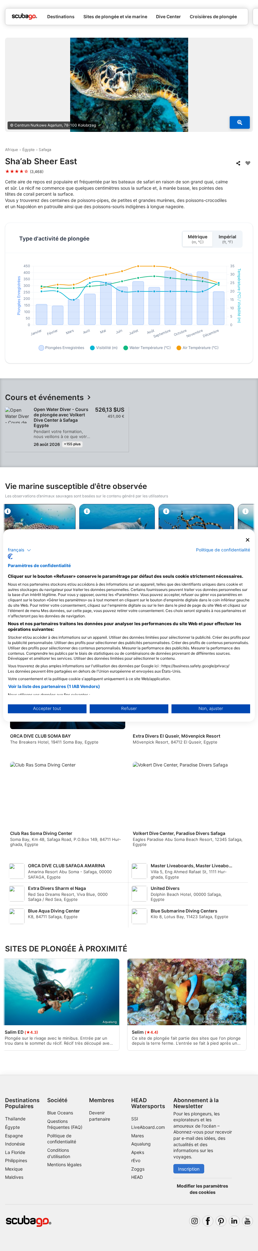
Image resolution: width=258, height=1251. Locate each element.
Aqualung (141, 1143)
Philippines (16, 1160)
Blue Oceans (60, 1112)
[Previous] (15, 758)
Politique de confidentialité (223, 549)
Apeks (137, 1152)
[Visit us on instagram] (194, 1221)
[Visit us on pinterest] (221, 1221)
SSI (134, 1118)
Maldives (14, 1177)
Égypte (28, 149)
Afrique (11, 149)
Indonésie (15, 1143)
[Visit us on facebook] (207, 1221)
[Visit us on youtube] (247, 1221)
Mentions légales (64, 1164)
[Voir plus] (240, 122)
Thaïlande (15, 1118)
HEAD (137, 1177)
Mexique (14, 1169)
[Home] (24, 16)
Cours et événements (44, 397)
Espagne (14, 1135)
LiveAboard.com (148, 1127)
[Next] (242, 758)
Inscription (188, 1169)
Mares (137, 1135)
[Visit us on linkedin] (234, 1221)
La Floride (15, 1152)
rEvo (135, 1160)
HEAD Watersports (148, 1103)
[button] (19, 550)
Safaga (45, 149)
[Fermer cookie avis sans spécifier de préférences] (247, 540)
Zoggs (137, 1169)
